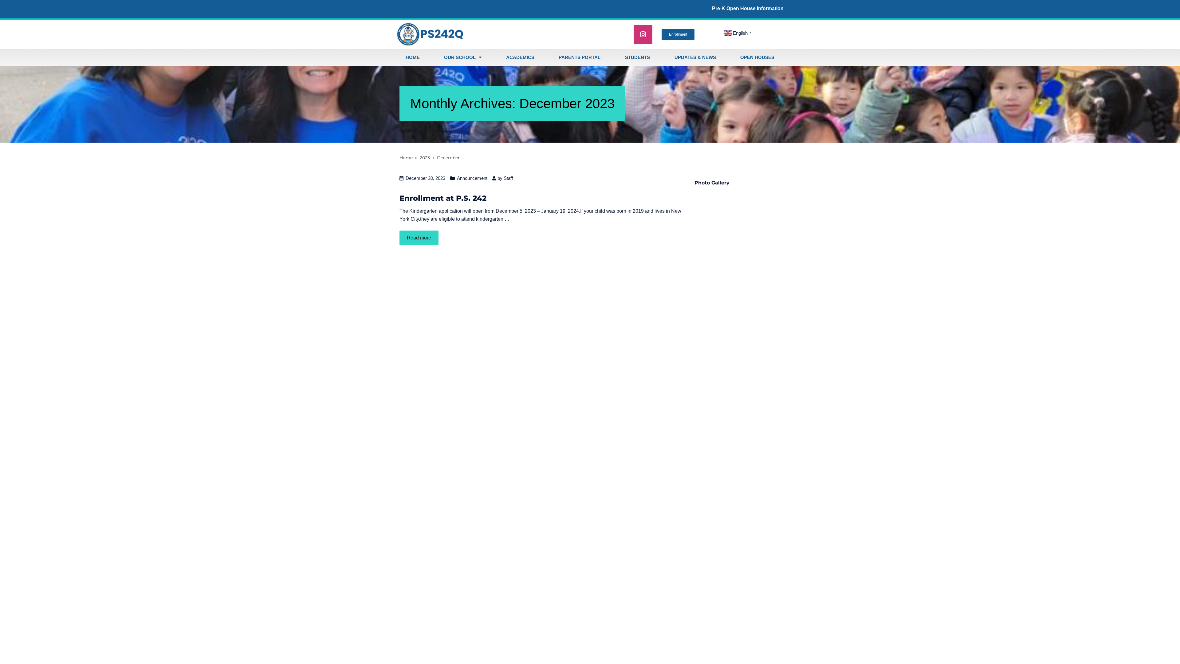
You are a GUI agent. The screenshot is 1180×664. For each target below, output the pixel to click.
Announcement (472, 178)
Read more (419, 237)
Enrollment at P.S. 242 (442, 198)
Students (637, 57)
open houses (757, 57)
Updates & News (695, 57)
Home (413, 57)
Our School (460, 57)
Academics (520, 57)
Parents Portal (579, 57)
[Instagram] (643, 34)
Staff (508, 178)
